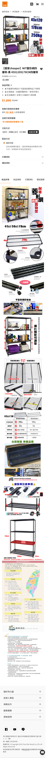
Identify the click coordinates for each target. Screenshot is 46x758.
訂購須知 (29, 179)
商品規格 (17, 179)
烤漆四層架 (26, 11)
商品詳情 (5, 179)
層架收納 (5, 11)
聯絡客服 (26, 749)
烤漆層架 (15, 11)
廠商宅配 (9, 143)
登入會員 (10, 112)
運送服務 (40, 179)
